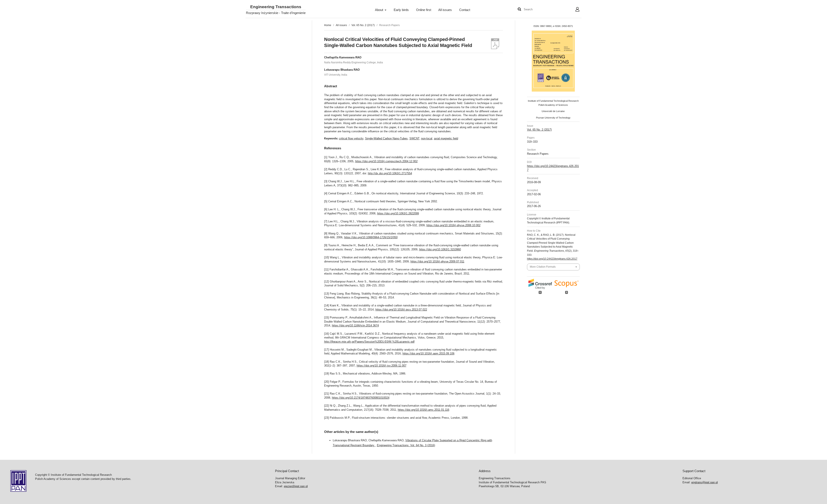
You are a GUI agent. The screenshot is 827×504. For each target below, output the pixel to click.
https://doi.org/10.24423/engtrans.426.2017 (552, 258)
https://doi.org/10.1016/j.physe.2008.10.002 (453, 225)
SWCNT (414, 138)
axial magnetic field (446, 138)
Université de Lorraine (553, 111)
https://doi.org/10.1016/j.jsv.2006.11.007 (381, 365)
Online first (423, 10)
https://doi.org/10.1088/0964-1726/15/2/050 (371, 237)
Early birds (401, 10)
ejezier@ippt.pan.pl (296, 486)
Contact (464, 10)
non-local (426, 138)
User (574, 9)
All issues (445, 10)
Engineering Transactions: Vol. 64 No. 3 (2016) (406, 445)
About (379, 10)
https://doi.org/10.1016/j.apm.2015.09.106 (428, 353)
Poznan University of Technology (553, 117)
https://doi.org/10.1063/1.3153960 (440, 249)
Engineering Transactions (275, 7)
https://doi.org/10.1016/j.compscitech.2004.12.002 (386, 161)
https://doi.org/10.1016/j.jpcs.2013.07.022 (401, 309)
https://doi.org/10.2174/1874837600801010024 (360, 397)
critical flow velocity (351, 138)
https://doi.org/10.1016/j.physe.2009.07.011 (437, 261)
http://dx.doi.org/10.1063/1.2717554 (390, 173)
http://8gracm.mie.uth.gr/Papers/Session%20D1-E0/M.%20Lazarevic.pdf (369, 341)
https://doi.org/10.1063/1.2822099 (398, 213)
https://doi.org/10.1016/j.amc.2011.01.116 (423, 409)
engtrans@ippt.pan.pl (704, 482)
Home (327, 25)
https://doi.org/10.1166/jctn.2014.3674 (355, 325)
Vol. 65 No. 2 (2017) (363, 25)
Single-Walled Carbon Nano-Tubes (386, 138)
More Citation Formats (543, 266)
